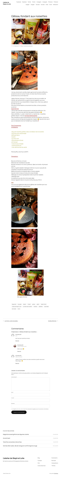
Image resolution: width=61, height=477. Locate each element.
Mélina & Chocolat (18, 356)
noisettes (35, 306)
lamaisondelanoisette (31, 115)
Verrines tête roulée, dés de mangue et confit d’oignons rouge (20, 445)
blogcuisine (14, 304)
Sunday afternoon (52, 321)
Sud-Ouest (14, 308)
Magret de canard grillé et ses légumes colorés (16, 434)
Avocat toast (6, 438)
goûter (38, 304)
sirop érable (46, 306)
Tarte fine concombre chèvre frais (12, 442)
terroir (19, 308)
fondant (29, 304)
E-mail (12, 397)
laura (16, 335)
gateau (33, 304)
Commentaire (14, 377)
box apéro (20, 304)
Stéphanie (16, 45)
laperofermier (15, 109)
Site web (12, 403)
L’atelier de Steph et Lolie (16, 306)
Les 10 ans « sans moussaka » (11, 321)
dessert (24, 304)
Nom (12, 392)
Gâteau (21, 45)
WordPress (56, 473)
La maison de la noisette (27, 306)
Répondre (17, 340)
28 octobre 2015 (18, 334)
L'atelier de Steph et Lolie (7, 3)
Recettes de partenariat (28, 45)
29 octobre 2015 (20, 344)
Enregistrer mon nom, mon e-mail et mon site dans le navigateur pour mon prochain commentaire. (31, 409)
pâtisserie (41, 306)
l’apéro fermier (43, 304)
